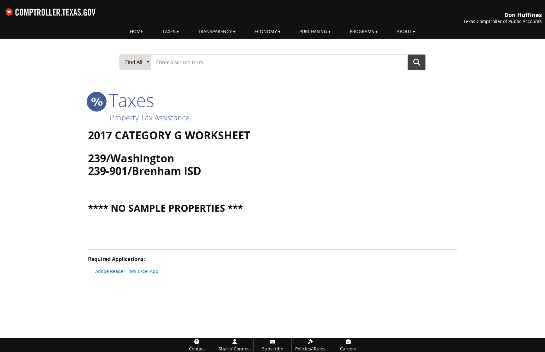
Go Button (416, 62)
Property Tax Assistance (150, 117)
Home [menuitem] (136, 31)
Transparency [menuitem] (215, 31)
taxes (129, 100)
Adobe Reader (110, 271)
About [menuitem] (404, 31)
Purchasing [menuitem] (313, 31)
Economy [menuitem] (266, 31)
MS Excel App (144, 271)
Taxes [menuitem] (168, 31)
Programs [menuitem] (362, 31)
